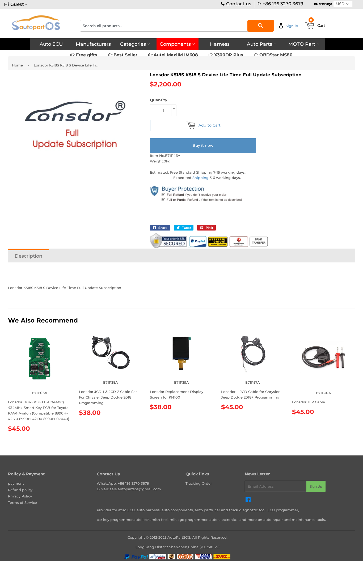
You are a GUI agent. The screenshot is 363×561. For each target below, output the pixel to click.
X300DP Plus (228, 54)
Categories (133, 44)
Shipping (200, 177)
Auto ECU (51, 44)
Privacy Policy (20, 496)
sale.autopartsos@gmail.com (135, 489)
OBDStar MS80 (275, 54)
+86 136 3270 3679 (283, 4)
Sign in (292, 26)
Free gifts (86, 54)
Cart (317, 24)
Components (176, 44)
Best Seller (124, 54)
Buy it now (203, 145)
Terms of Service (22, 502)
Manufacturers (93, 44)
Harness (220, 44)
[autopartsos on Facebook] (248, 500)
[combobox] (177, 26)
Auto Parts (260, 44)
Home (17, 65)
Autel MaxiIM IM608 (175, 54)
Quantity (158, 100)
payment (16, 483)
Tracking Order (198, 483)
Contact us (238, 4)
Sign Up (316, 486)
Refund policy (20, 490)
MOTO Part (302, 44)
